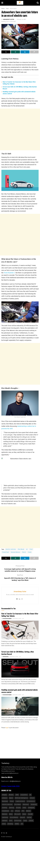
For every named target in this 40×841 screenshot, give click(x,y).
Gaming (11, 807)
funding (4, 807)
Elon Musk (21, 549)
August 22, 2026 (17, 618)
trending (10, 824)
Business (5, 801)
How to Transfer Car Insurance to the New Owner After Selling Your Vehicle (19, 83)
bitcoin (32, 798)
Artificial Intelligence (21, 798)
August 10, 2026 (17, 695)
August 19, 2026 (14, 656)
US (22, 824)
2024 (17, 795)
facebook (34, 804)
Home (2, 8)
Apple (11, 798)
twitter (17, 824)
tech (10, 820)
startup (29, 817)
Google (18, 807)
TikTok (31, 820)
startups (4, 820)
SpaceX (22, 817)
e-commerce (31, 801)
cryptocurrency (20, 801)
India (24, 807)
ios (12, 811)
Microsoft (17, 814)
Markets (4, 814)
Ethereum (26, 804)
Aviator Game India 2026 (10, 786)
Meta (10, 814)
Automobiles (13, 8)
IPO (23, 811)
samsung (5, 817)
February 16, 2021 (21, 19)
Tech (7, 8)
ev (27, 549)
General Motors (15, 552)
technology (18, 820)
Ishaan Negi (6, 656)
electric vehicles (11, 549)
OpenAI (30, 814)
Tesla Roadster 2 (9, 273)
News (24, 814)
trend (3, 824)
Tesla (29, 552)
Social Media (14, 817)
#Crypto (4, 795)
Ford (31, 549)
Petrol (24, 552)
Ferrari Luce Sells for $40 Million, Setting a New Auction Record (20, 88)
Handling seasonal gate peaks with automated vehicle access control (19, 92)
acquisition (24, 795)
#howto (11, 795)
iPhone (17, 811)
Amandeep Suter (8, 19)
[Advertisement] (20, 129)
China (11, 801)
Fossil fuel (5, 552)
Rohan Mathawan (7, 618)
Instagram (31, 807)
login (7, 728)
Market (28, 811)
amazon (4, 798)
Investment (5, 811)
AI (30, 795)
